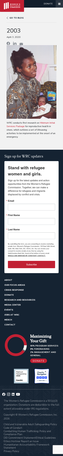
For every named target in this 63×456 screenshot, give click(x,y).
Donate (48, 3)
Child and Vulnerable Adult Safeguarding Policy (30, 424)
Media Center (12, 305)
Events (8, 309)
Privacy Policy (11, 451)
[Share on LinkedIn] (15, 43)
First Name (14, 215)
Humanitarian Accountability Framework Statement (26, 446)
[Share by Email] (21, 44)
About (8, 280)
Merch (8, 319)
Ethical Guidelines (46, 437)
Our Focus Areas (14, 285)
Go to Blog (17, 18)
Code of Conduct (13, 427)
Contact (9, 324)
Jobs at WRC (11, 314)
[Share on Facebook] (8, 43)
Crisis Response (14, 290)
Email (11, 201)
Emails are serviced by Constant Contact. (27, 256)
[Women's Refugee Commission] (12, 4)
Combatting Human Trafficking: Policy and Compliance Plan (27, 433)
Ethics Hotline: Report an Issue (21, 441)
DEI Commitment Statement (20, 437)
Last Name (14, 229)
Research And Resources (19, 300)
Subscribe (31, 264)
